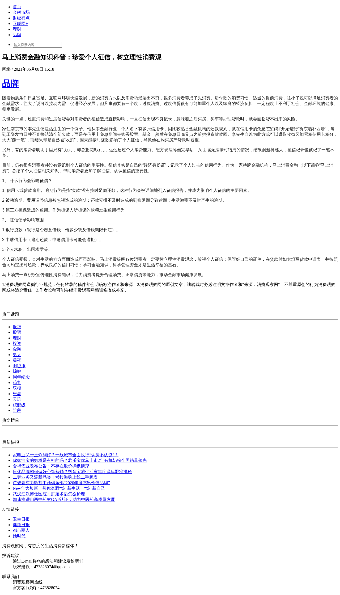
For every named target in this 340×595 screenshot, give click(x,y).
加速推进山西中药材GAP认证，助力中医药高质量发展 (64, 499)
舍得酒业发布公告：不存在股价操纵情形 (51, 466)
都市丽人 (21, 530)
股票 (17, 332)
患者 (17, 393)
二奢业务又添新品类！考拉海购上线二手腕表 (55, 477)
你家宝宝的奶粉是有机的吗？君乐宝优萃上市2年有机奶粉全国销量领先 (80, 460)
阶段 (17, 410)
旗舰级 (19, 405)
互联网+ (20, 23)
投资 (17, 343)
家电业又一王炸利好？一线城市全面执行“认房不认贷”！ (65, 455)
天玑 (17, 399)
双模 (17, 388)
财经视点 (21, 18)
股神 (17, 326)
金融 (17, 349)
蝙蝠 (17, 371)
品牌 (17, 34)
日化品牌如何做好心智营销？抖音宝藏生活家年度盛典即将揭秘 (72, 471)
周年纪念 (21, 377)
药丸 (17, 382)
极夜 (17, 360)
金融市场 (21, 12)
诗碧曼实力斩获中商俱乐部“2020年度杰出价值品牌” (61, 482)
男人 (17, 354)
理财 (17, 29)
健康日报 (21, 524)
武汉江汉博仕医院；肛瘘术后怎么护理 (49, 494)
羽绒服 (19, 366)
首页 (17, 7)
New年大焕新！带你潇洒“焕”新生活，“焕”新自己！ (61, 488)
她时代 (19, 536)
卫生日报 (21, 519)
